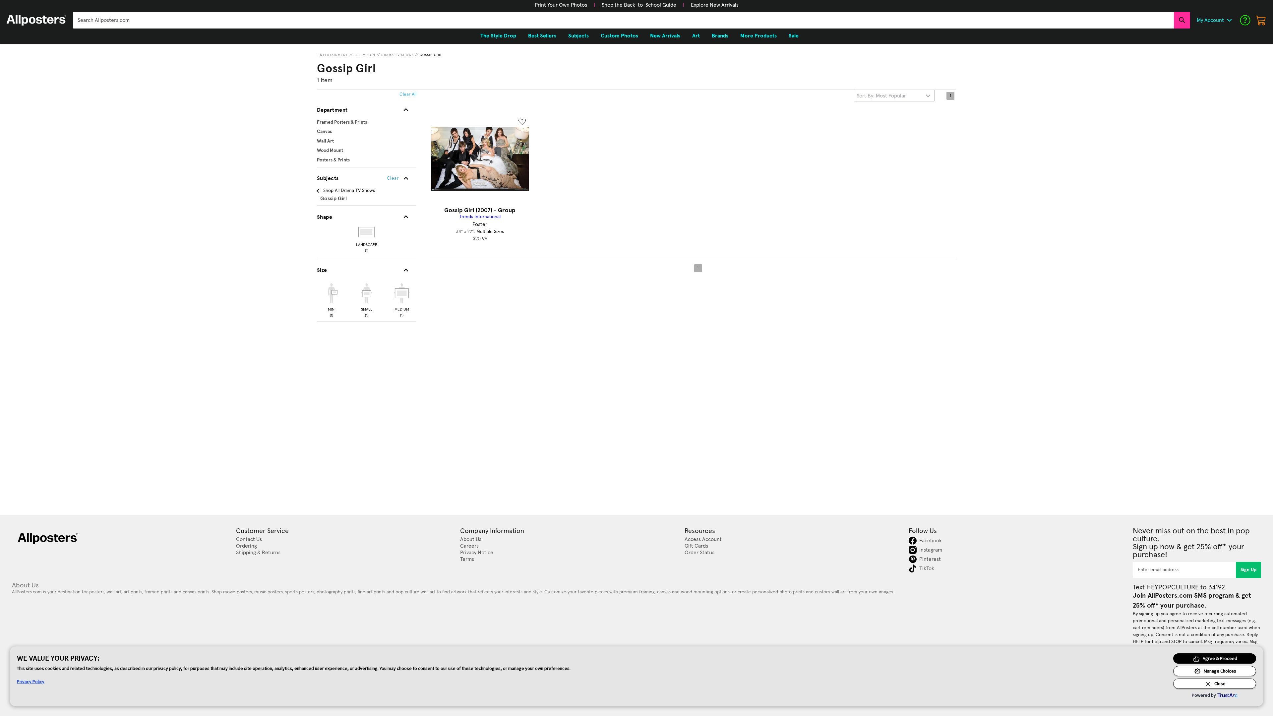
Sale (794, 35)
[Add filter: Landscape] (367, 232)
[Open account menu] (1229, 20)
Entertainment (333, 55)
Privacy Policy (30, 682)
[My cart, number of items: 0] (1261, 20)
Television (364, 55)
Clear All (407, 94)
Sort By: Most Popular (881, 95)
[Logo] (36, 20)
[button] (561, 5)
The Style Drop (498, 35)
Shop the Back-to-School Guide (639, 5)
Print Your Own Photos (561, 5)
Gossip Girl (431, 55)
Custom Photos (619, 35)
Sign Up (1249, 569)
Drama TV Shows (397, 55)
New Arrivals (665, 35)
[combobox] (623, 20)
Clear (392, 178)
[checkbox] (331, 299)
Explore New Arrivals (715, 5)
